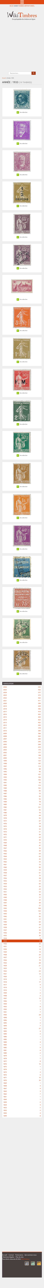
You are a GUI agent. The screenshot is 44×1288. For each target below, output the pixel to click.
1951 (22, 892)
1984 (22, 802)
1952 (22, 889)
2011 (22, 728)
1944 (22, 911)
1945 (22, 908)
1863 (22, 1091)
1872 (22, 1075)
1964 (22, 856)
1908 (22, 995)
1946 (22, 905)
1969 (22, 843)
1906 (22, 1001)
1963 (22, 859)
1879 (22, 1056)
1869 (22, 1083)
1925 (22, 963)
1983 (22, 804)
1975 (22, 826)
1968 (22, 845)
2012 (22, 725)
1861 (22, 1097)
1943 (22, 914)
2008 (22, 736)
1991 (22, 782)
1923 (22, 968)
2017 (22, 711)
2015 (22, 717)
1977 (22, 821)
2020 (22, 703)
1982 (22, 807)
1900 (22, 1015)
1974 (22, 829)
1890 (22, 1034)
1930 (22, 949)
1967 (22, 848)
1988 (22, 791)
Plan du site (19, 1257)
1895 (22, 1023)
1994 (22, 774)
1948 (22, 900)
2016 (22, 714)
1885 (22, 1039)
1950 (22, 894)
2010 (22, 731)
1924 (22, 965)
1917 (22, 985)
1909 (22, 993)
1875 (22, 1067)
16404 (16, 6)
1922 (22, 971)
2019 (22, 706)
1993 (22, 777)
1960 (22, 867)
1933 (22, 941)
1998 (22, 763)
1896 (22, 1020)
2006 (22, 741)
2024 (22, 692)
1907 (22, 998)
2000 (22, 758)
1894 (22, 1026)
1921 (22, 974)
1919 (22, 979)
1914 (22, 987)
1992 (22, 780)
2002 (22, 752)
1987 (22, 793)
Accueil (4, 78)
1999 (22, 761)
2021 (22, 701)
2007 (22, 739)
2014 (22, 720)
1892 (22, 1031)
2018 (22, 709)
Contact (11, 1255)
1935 (22, 935)
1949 (22, 897)
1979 (22, 815)
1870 (22, 1080)
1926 (22, 960)
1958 (22, 873)
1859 (22, 1102)
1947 (22, 903)
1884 (22, 1042)
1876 (22, 1064)
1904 (22, 1004)
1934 (22, 938)
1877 (22, 1061)
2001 (22, 755)
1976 (22, 823)
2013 (22, 722)
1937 (22, 930)
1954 (22, 884)
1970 (22, 840)
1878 (22, 1058)
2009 (22, 733)
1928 (22, 955)
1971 (22, 837)
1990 (22, 785)
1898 (22, 1017)
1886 (22, 1036)
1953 (22, 886)
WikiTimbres (25, 1259)
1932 (22, 944)
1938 (22, 927)
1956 (22, 878)
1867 (22, 1088)
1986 (22, 796)
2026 (22, 687)
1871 (22, 1077)
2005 (22, 744)
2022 (22, 698)
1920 (22, 976)
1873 (22, 1072)
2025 (22, 690)
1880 (22, 1053)
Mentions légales (8, 1257)
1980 (22, 812)
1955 (22, 881)
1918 (22, 982)
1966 (22, 851)
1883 (22, 1045)
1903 (22, 1006)
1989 (22, 788)
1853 (22, 1107)
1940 (22, 922)
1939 (22, 924)
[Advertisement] (22, 44)
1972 (22, 834)
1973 (22, 832)
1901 (22, 1012)
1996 (22, 769)
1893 (22, 1028)
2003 (22, 750)
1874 (22, 1069)
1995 (22, 772)
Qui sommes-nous (31, 1255)
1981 (22, 810)
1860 (22, 1099)
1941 (22, 919)
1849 (22, 1116)
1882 (22, 1047)
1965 (22, 853)
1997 (22, 766)
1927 (22, 957)
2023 (22, 695)
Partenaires (19, 1255)
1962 (22, 862)
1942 (22, 916)
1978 (22, 818)
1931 (22, 946)
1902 (22, 1009)
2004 (22, 747)
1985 (22, 799)
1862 (22, 1094)
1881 (22, 1050)
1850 (22, 1113)
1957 (22, 875)
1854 (22, 1105)
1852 (22, 1110)
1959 (22, 870)
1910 (22, 990)
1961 (22, 864)
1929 (22, 952)
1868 (22, 1086)
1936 (22, 933)
